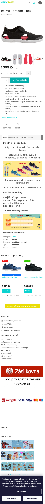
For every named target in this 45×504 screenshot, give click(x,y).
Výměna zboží (6, 356)
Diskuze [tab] (23, 137)
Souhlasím (32, 498)
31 (24, 296)
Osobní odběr (6, 359)
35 (32, 296)
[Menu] (40, 3)
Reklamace (5, 350)
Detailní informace (8, 117)
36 (36, 296)
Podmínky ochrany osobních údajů (14, 348)
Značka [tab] (30, 137)
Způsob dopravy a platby (10, 342)
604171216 (8, 324)
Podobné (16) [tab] (13, 137)
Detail (6, 291)
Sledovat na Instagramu (19, 475)
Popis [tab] (5, 137)
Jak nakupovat (6, 339)
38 (40, 296)
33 (28, 296)
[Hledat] (28, 3)
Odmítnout (11, 498)
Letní (14, 237)
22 (3, 296)
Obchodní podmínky (9, 345)
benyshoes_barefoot (12, 330)
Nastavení (22, 491)
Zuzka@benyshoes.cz (12, 321)
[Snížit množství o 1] (9, 81)
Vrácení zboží (6, 353)
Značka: (6, 14)
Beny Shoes (8, 327)
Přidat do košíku (21, 80)
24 (7, 296)
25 (11, 296)
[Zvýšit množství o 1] (9, 79)
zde (34, 486)
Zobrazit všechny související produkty (22, 306)
